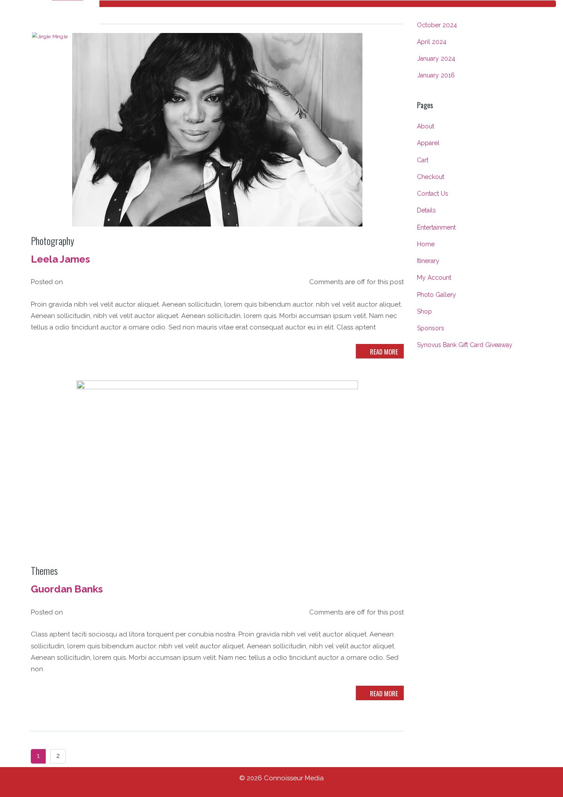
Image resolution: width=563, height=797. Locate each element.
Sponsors (430, 328)
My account (434, 277)
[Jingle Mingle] (49, 36)
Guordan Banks (67, 589)
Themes (44, 570)
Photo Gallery (436, 294)
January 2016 (436, 75)
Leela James (60, 259)
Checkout (430, 176)
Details (426, 210)
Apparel (428, 142)
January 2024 (436, 58)
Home (426, 244)
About (425, 126)
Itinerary (428, 260)
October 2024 (437, 25)
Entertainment (436, 227)
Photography (52, 240)
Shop (424, 311)
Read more (383, 351)
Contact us (432, 193)
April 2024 (431, 41)
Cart (422, 160)
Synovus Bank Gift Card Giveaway (464, 344)
